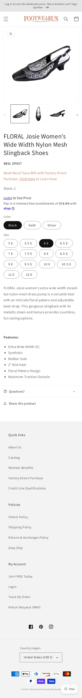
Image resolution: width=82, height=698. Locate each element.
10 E (47, 264)
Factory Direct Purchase (25, 478)
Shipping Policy (20, 527)
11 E (11, 274)
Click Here (27, 179)
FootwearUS (35, 689)
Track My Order (19, 597)
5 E (10, 243)
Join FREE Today (20, 576)
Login (8, 198)
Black (12, 225)
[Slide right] (77, 115)
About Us (14, 447)
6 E (46, 243)
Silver (52, 225)
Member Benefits (20, 467)
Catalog (14, 457)
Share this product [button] (22, 403)
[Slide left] (4, 115)
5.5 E (28, 243)
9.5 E (28, 264)
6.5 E (64, 243)
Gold (32, 225)
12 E (29, 274)
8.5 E (64, 253)
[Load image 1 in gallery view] (20, 113)
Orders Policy (18, 517)
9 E (10, 264)
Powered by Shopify (51, 689)
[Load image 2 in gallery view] (38, 113)
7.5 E (28, 253)
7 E (10, 253)
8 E (46, 253)
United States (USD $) (38, 657)
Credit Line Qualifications (27, 488)
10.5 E (66, 264)
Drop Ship (15, 548)
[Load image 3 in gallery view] (57, 113)
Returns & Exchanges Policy (28, 537)
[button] (6, 19)
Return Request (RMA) (24, 607)
